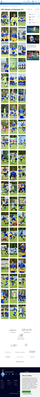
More (36, 9)
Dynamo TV (9, 382)
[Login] (35, 1)
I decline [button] (28, 391)
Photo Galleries (5, 6)
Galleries (9, 383)
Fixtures (15, 382)
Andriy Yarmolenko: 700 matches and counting (31, 46)
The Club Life (29, 44)
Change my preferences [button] (27, 393)
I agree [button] (24, 391)
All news (2, 382)
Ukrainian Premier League (2, 387)
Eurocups (2, 383)
